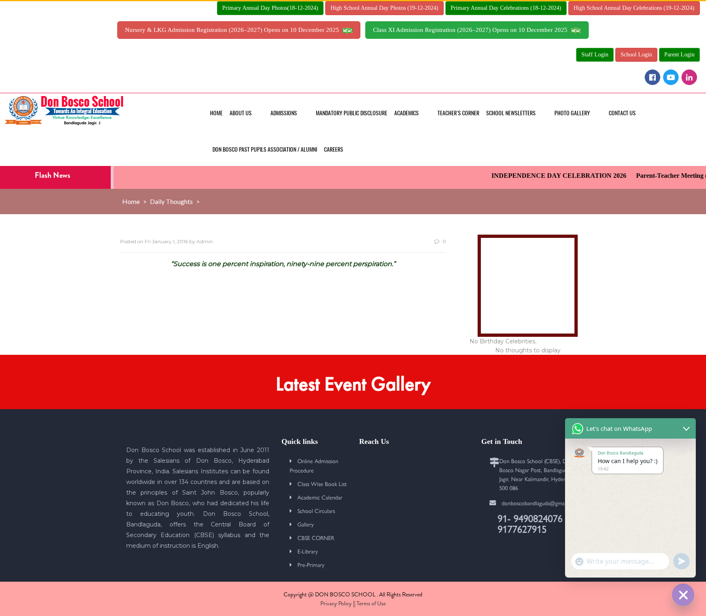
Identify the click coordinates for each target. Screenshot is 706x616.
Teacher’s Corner (458, 113)
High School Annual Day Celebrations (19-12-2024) (634, 8)
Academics (406, 113)
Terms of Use (371, 603)
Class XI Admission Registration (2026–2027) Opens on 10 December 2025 (472, 30)
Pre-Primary (310, 564)
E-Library (307, 551)
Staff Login (594, 55)
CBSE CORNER (315, 537)
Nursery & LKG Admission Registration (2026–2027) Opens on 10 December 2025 (233, 30)
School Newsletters (511, 113)
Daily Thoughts (171, 201)
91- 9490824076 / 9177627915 (533, 523)
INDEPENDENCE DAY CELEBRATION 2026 (550, 175)
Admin (205, 241)
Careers (333, 149)
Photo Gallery (572, 113)
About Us (241, 113)
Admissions (283, 113)
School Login (636, 55)
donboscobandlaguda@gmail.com (540, 503)
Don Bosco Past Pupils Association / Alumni (264, 149)
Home (216, 113)
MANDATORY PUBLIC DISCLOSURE (351, 113)
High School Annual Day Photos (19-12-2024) (384, 8)
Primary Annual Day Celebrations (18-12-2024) (506, 8)
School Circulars (316, 510)
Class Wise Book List (322, 483)
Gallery (305, 524)
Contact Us (622, 113)
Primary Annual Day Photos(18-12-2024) (270, 8)
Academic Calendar (319, 497)
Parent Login (679, 55)
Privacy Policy (336, 603)
